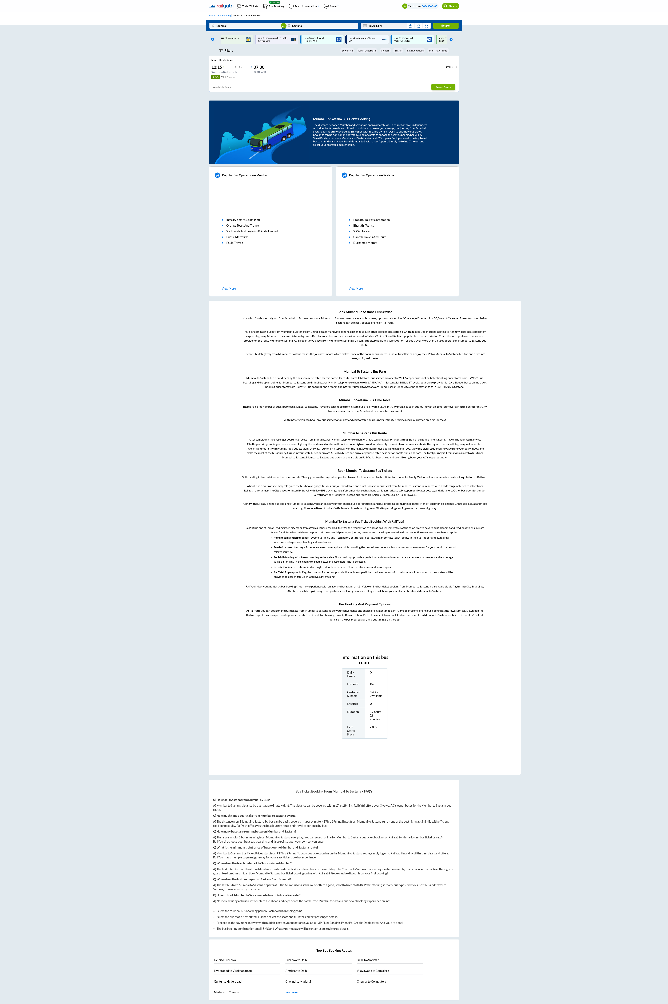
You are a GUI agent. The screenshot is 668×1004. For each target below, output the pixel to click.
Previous (212, 39)
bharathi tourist (363, 225)
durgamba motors (365, 243)
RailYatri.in (220, 841)
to (225, 960)
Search (446, 25)
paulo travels (234, 243)
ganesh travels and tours (369, 237)
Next (450, 39)
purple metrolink (237, 237)
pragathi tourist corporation (371, 220)
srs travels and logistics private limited (252, 231)
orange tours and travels (243, 225)
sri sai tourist (361, 231)
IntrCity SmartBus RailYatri (243, 220)
